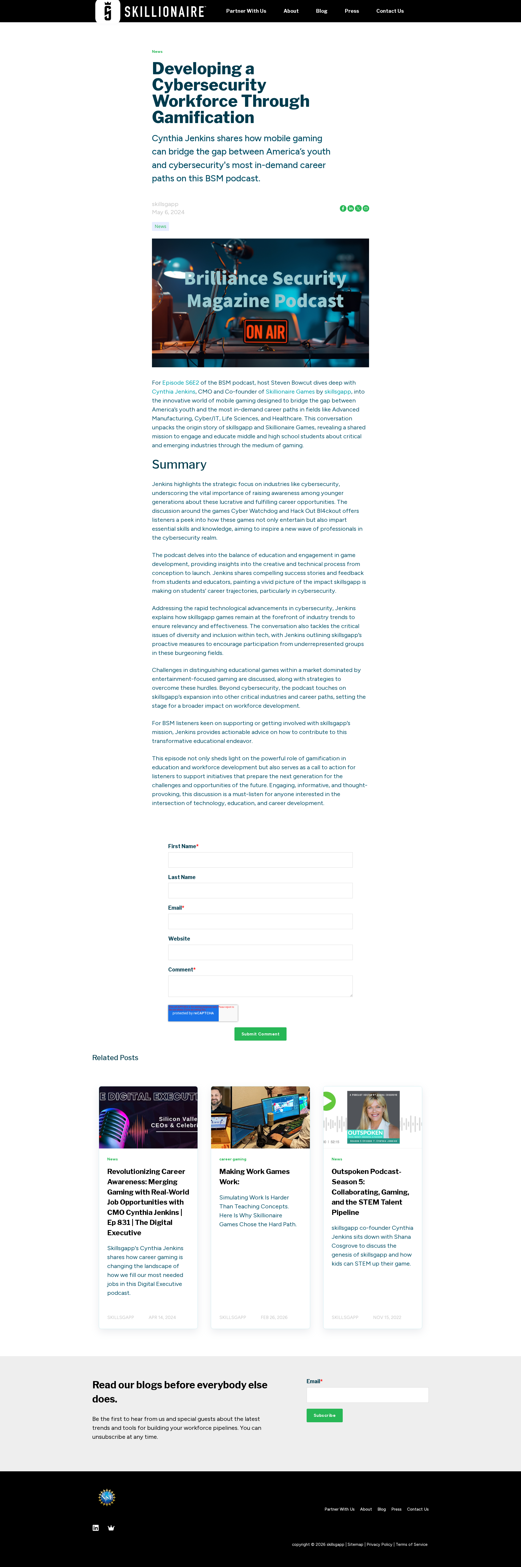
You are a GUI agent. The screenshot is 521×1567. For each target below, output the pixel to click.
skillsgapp (165, 204)
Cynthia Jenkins (173, 391)
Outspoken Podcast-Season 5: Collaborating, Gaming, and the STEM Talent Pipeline (370, 1191)
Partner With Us (340, 1509)
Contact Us (418, 1509)
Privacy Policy (379, 1544)
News (160, 226)
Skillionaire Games (290, 391)
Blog (381, 1509)
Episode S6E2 (180, 382)
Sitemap (355, 1544)
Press (396, 1509)
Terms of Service (412, 1544)
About (366, 1509)
